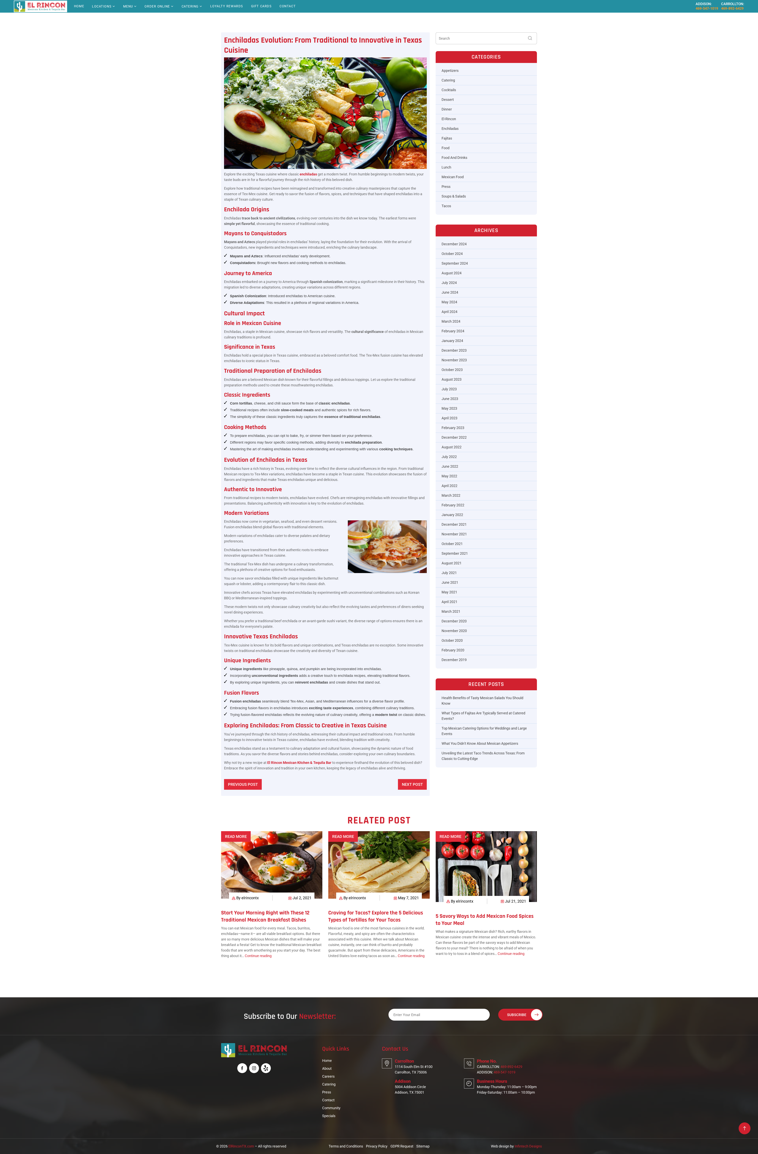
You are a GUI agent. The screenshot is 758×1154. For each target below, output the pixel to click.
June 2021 (450, 582)
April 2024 (449, 312)
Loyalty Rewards (226, 6)
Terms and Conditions (346, 1146)
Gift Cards (261, 6)
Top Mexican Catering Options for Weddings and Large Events (484, 731)
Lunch (446, 167)
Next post (412, 784)
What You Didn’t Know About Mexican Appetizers (480, 743)
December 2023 (454, 350)
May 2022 (449, 476)
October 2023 (452, 370)
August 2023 (452, 379)
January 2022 (452, 515)
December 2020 (454, 621)
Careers (328, 1076)
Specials (328, 1116)
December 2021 (454, 524)
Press (446, 187)
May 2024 (449, 302)
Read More (236, 836)
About (327, 1068)
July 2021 (449, 573)
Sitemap (423, 1146)
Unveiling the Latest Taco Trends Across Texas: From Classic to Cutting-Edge (483, 756)
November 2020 (454, 631)
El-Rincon (449, 119)
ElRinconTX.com (241, 1146)
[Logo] (39, 6)
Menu (128, 6)
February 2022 (453, 505)
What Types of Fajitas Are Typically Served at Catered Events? (483, 716)
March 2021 (451, 611)
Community (331, 1108)
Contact (288, 6)
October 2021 (452, 544)
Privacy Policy (376, 1146)
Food (445, 148)
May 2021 (449, 592)
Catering (190, 6)
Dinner (447, 109)
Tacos (446, 206)
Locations (102, 6)
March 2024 (451, 321)
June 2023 (450, 399)
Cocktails (449, 90)
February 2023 (453, 428)
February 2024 (453, 331)
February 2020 (453, 650)
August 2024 (452, 273)
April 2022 (449, 486)
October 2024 (452, 254)
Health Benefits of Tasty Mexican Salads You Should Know (482, 700)
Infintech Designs (528, 1146)
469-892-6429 (732, 8)
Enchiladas (450, 128)
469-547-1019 (707, 8)
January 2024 (452, 341)
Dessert (448, 99)
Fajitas (447, 138)
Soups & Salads (454, 196)
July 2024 (449, 283)
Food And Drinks (454, 157)
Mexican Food (453, 177)
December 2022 (454, 437)
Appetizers (450, 70)
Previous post (243, 784)
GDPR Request (401, 1146)
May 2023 (449, 408)
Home (79, 6)
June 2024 (450, 292)
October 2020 (452, 640)
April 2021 (449, 602)
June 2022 (450, 466)
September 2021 (455, 553)
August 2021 (452, 563)
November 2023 (454, 360)
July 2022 (449, 457)
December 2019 (454, 660)
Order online (157, 6)
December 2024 (454, 244)
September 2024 (455, 263)
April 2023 (449, 418)
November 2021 (454, 534)
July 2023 (449, 389)
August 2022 (452, 447)
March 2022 (451, 495)
